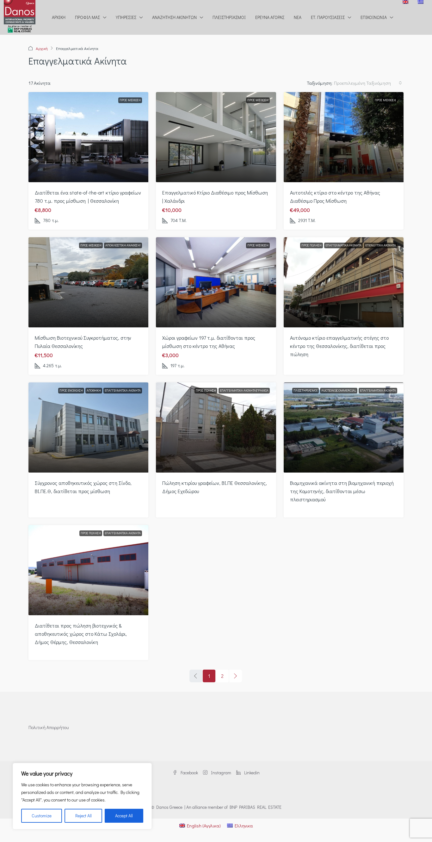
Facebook (189, 773)
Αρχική (58, 17)
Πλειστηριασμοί (229, 17)
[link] (88, 137)
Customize (42, 816)
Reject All (83, 816)
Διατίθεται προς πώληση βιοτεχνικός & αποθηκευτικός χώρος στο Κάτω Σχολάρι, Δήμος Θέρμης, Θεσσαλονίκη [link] (81, 633)
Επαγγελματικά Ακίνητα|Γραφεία (244, 390)
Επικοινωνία (374, 17)
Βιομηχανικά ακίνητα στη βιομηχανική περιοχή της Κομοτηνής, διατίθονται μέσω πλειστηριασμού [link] (342, 491)
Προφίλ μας (87, 17)
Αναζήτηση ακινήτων (174, 17)
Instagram (220, 773)
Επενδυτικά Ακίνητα (380, 245)
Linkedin (251, 773)
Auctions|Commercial (338, 390)
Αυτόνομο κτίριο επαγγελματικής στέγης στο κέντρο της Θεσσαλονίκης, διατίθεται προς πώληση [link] (339, 345)
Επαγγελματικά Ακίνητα (343, 245)
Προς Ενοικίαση (71, 390)
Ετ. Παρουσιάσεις (328, 17)
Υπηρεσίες (126, 17)
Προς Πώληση (311, 245)
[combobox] (368, 83)
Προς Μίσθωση (130, 100)
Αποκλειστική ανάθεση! (123, 245)
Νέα (297, 17)
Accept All (124, 816)
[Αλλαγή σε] (405, 2)
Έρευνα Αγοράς (269, 17)
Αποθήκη (94, 390)
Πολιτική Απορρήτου (48, 727)
